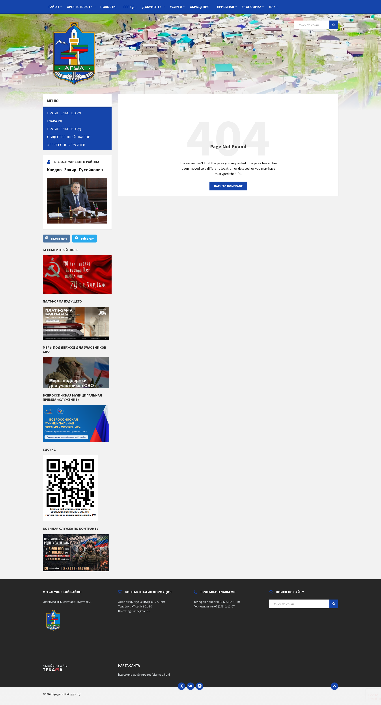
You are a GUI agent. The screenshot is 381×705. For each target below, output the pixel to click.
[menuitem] (54, 6)
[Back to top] (334, 686)
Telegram (87, 239)
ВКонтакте (59, 239)
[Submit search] (333, 25)
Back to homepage (228, 186)
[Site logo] (76, 85)
